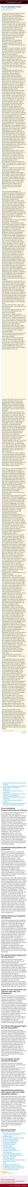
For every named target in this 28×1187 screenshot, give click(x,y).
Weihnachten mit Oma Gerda (11, 1169)
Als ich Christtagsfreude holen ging (12, 1155)
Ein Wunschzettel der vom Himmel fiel (13, 1168)
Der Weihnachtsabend (9, 1144)
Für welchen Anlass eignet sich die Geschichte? (12, 791)
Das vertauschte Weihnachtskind (12, 1153)
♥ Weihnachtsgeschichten (7, 1179)
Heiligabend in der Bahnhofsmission (13, 1166)
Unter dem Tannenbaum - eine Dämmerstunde (11, 1151)
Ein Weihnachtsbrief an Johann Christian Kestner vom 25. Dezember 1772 (14, 1134)
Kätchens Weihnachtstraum (10, 1139)
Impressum (24, 1185)
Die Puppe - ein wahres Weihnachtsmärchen (9, 1157)
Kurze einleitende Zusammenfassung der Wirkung (14, 783)
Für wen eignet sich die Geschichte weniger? (12, 801)
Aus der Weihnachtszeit (9, 1149)
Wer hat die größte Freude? (7, 1183)
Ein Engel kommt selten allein (11, 1165)
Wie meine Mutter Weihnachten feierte (13, 1138)
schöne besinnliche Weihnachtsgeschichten (8, 9)
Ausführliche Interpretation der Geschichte (14, 786)
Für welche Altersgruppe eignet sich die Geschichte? (14, 797)
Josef (4, 1163)
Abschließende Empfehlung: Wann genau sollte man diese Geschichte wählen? (14, 804)
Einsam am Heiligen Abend (10, 1141)
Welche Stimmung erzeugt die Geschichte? (11, 788)
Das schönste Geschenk (10, 1142)
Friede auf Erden (7, 1146)
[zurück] (23, 732)
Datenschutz (17, 1185)
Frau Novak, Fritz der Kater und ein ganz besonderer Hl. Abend (14, 1160)
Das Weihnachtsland (9, 1147)
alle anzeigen (14, 2)
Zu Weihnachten (7, 1136)
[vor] (25, 732)
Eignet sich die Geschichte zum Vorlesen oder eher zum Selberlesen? (14, 794)
